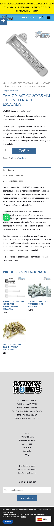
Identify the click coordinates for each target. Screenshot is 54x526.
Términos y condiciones (27, 469)
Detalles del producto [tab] (13, 181)
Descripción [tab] (8, 170)
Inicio (5, 83)
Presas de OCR (27, 437)
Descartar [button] (33, 11)
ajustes (23, 517)
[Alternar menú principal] (49, 17)
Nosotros (27, 447)
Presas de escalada (27, 440)
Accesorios (27, 444)
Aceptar (8, 522)
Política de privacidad (27, 473)
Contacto (27, 451)
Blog (27, 454)
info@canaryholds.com (29, 418)
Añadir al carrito (24, 151)
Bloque (40, 83)
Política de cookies (27, 466)
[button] (3, 21)
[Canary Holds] (7, 17)
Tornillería (32, 83)
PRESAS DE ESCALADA (18, 83)
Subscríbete (27, 498)
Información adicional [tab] (13, 175)
